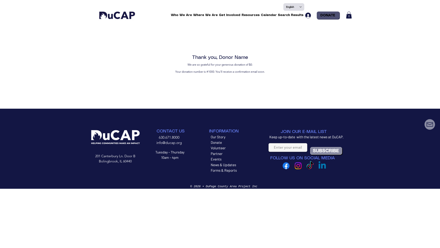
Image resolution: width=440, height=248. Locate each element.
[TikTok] (310, 165)
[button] (181, 15)
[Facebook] (286, 165)
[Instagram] (298, 165)
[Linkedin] (322, 165)
